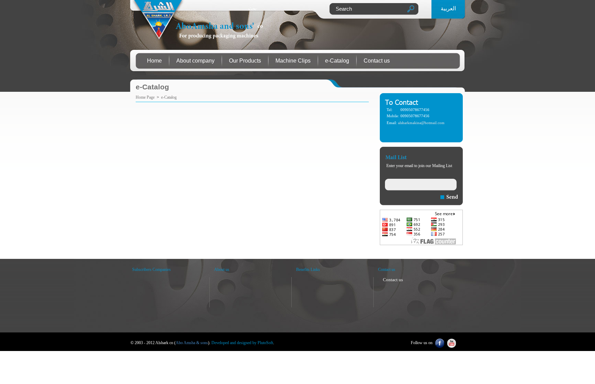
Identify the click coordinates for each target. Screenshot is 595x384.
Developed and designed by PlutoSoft (242, 342)
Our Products (245, 61)
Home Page (145, 97)
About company (195, 61)
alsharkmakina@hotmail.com (421, 123)
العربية (448, 8)
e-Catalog (337, 61)
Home (154, 61)
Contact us (377, 61)
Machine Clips (293, 61)
